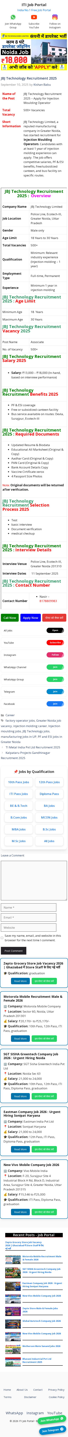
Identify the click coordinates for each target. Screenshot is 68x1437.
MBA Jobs (19, 829)
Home (7, 1389)
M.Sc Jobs (19, 841)
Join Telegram (50, 1430)
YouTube (54, 1413)
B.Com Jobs (18, 817)
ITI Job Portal (34, 4)
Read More (20, 981)
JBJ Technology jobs (36, 731)
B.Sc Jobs (49, 829)
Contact (38, 1389)
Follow (55, 654)
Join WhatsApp (49, 1419)
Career (10, 715)
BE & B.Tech (18, 806)
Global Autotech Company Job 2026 (41, 1320)
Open (55, 630)
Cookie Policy (57, 1397)
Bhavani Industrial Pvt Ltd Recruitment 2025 (36, 1360)
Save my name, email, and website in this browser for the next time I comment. (33, 938)
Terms (7, 1397)
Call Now (9, 618)
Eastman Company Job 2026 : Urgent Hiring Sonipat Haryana (42, 1285)
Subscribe (55, 642)
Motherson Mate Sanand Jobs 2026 (41, 1346)
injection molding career (30, 726)
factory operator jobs (20, 720)
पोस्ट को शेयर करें (54, 618)
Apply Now (30, 618)
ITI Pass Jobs (18, 794)
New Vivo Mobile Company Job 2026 (41, 1295)
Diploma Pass (49, 794)
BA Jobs (49, 806)
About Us (22, 1389)
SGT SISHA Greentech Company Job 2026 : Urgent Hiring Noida (41, 1271)
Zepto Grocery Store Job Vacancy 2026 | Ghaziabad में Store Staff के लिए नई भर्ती (24, 1245)
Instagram (35, 1413)
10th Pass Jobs (18, 782)
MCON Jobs (49, 817)
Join (55, 667)
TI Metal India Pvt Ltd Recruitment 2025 (33, 747)
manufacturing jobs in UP (18, 737)
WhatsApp (14, 1413)
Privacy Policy (56, 1389)
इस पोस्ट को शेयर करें (44, 981)
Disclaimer (30, 1397)
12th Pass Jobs (49, 782)
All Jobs (49, 841)
